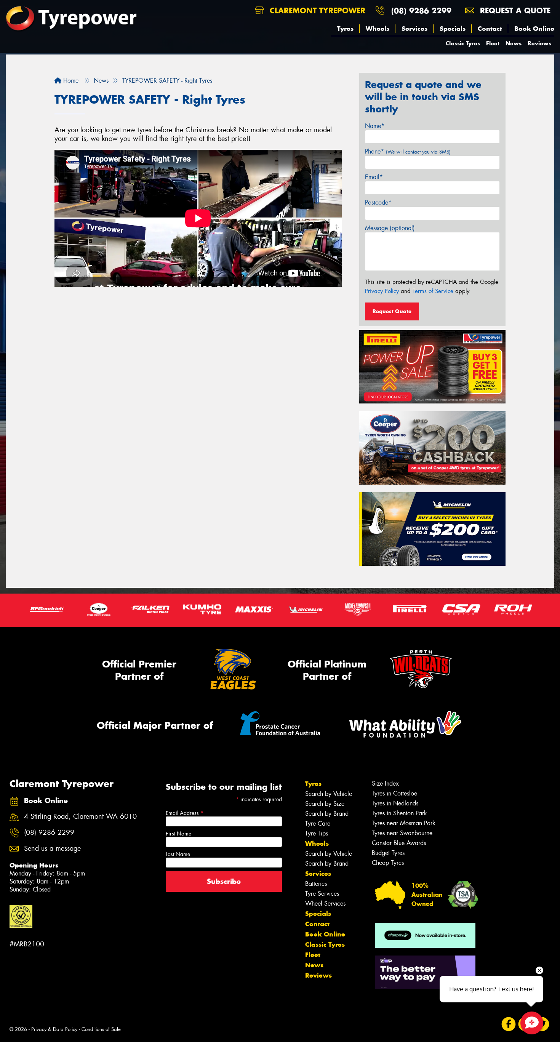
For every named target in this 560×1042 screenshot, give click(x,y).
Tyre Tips (316, 833)
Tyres (345, 28)
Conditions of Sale (101, 1029)
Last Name (178, 854)
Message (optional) (390, 228)
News (514, 43)
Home (69, 81)
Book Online (534, 28)
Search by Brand (327, 814)
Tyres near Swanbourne (402, 833)
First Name (178, 833)
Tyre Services (322, 894)
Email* (374, 177)
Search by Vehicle (328, 794)
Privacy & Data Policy (54, 1029)
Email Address (184, 813)
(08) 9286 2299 (421, 10)
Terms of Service (433, 291)
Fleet (492, 43)
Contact (490, 28)
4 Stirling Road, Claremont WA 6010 (80, 816)
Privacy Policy (382, 291)
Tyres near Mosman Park (403, 823)
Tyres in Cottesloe (394, 793)
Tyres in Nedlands (395, 803)
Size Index (385, 783)
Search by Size (324, 804)
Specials (453, 28)
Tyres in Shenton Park (399, 813)
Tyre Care (317, 824)
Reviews (539, 43)
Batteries (316, 884)
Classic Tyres (463, 43)
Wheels (377, 28)
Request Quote (392, 311)
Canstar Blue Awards (399, 843)
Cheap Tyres (388, 863)
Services (414, 28)
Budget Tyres (388, 853)
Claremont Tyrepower (316, 10)
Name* (374, 126)
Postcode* (378, 202)
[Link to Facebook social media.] (509, 1024)
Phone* (408, 151)
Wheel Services (325, 904)
